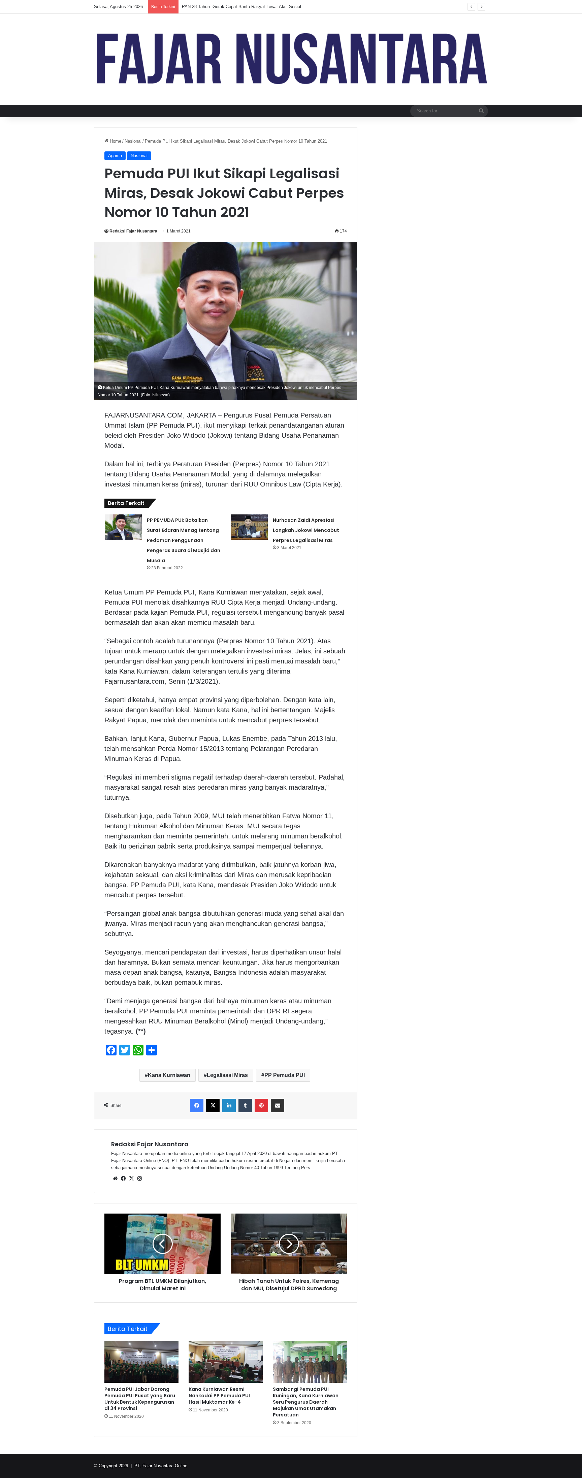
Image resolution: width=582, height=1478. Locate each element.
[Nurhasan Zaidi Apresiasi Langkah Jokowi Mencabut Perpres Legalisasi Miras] (249, 527)
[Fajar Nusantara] (291, 59)
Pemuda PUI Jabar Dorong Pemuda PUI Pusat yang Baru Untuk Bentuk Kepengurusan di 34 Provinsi (139, 1399)
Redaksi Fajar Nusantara (133, 231)
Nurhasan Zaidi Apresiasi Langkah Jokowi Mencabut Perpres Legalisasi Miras (306, 530)
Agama (115, 155)
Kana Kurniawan (169, 1075)
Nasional (133, 141)
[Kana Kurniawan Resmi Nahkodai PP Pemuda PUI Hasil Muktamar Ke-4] (226, 1362)
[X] (131, 1179)
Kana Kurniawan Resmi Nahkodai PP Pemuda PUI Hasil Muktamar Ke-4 (219, 1395)
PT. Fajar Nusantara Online (160, 1465)
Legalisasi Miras (227, 1075)
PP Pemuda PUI (284, 1075)
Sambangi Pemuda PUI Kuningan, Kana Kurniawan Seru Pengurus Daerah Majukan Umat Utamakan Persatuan (305, 1402)
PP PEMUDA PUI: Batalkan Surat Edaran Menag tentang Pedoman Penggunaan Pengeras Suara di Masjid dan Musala (183, 540)
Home (114, 141)
